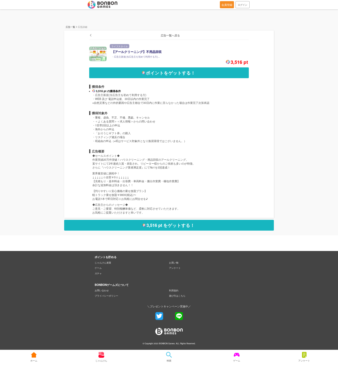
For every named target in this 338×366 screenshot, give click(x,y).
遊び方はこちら (177, 295)
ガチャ (98, 273)
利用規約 (173, 290)
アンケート (175, 267)
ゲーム (98, 267)
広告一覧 (70, 27)
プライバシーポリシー (106, 295)
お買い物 (173, 262)
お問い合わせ (102, 290)
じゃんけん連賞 (103, 262)
